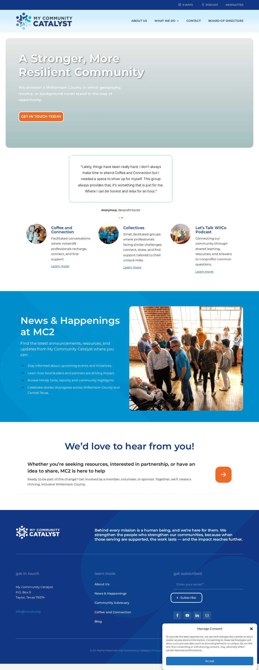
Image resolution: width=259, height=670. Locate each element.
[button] (251, 629)
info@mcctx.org (28, 611)
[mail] (207, 615)
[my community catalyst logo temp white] (38, 526)
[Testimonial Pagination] (119, 217)
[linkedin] (197, 615)
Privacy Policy (160, 650)
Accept (209, 661)
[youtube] (187, 615)
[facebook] (177, 615)
